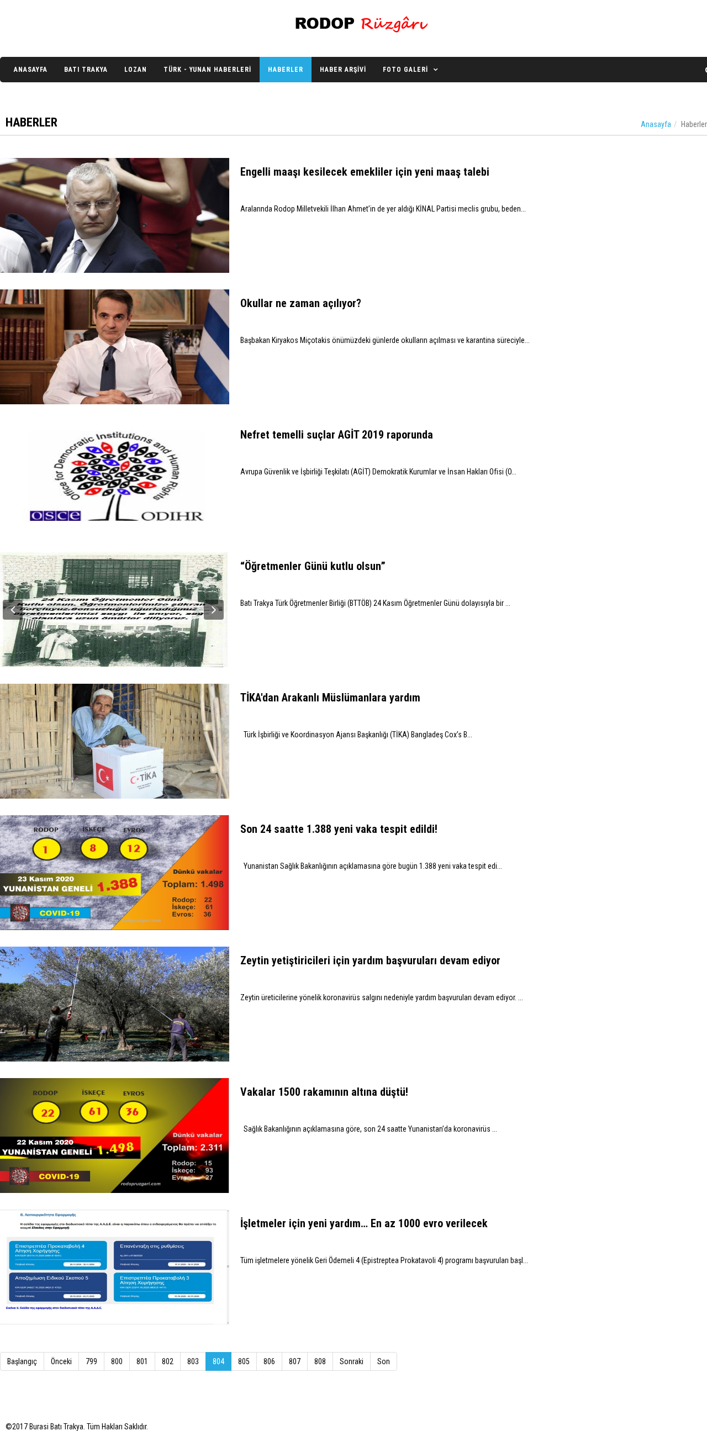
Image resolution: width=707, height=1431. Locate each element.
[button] (13, 610)
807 (294, 1361)
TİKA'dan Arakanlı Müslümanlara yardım (330, 697)
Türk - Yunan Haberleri (207, 69)
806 (269, 1361)
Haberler (285, 69)
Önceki (61, 1361)
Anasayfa (31, 69)
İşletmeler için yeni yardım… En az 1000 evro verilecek (364, 1223)
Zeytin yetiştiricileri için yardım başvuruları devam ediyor (370, 960)
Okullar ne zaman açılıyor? (300, 303)
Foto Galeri (405, 69)
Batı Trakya (86, 69)
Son (383, 1361)
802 (167, 1361)
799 (91, 1361)
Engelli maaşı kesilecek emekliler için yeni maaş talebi (364, 171)
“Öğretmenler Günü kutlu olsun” (313, 566)
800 (117, 1361)
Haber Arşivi (343, 69)
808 (320, 1361)
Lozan (135, 69)
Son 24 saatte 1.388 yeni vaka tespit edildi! (338, 829)
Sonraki (351, 1361)
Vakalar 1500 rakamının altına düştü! (324, 1092)
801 (142, 1361)
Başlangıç (22, 1361)
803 (193, 1361)
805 (244, 1361)
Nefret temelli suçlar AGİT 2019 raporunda (336, 434)
